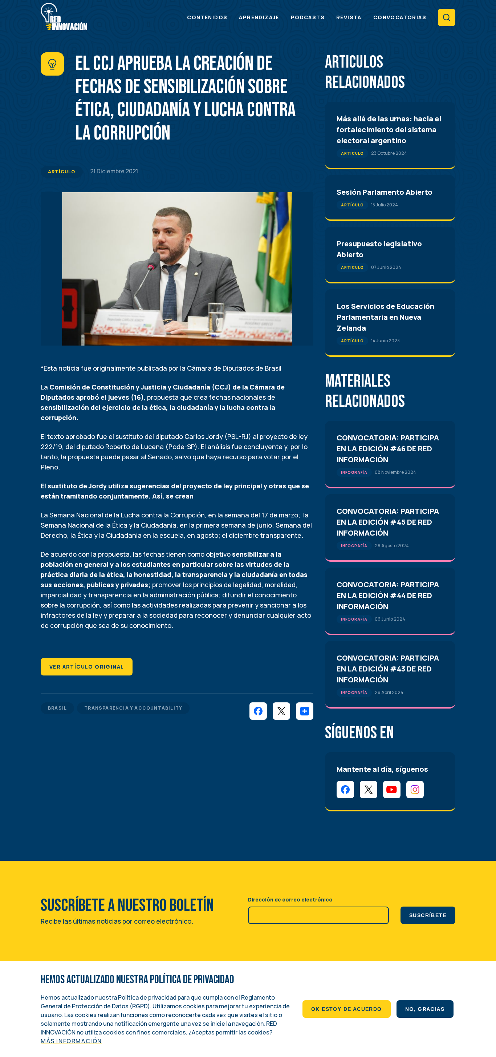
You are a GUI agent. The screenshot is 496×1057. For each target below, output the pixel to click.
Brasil (57, 708)
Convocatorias (399, 17)
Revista (349, 17)
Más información (71, 1041)
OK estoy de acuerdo (346, 1009)
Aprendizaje (259, 17)
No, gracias (425, 1008)
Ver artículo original (86, 666)
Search (446, 17)
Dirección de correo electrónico (290, 899)
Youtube (392, 789)
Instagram (415, 789)
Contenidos (207, 17)
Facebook (345, 789)
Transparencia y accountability (133, 708)
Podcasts (308, 17)
